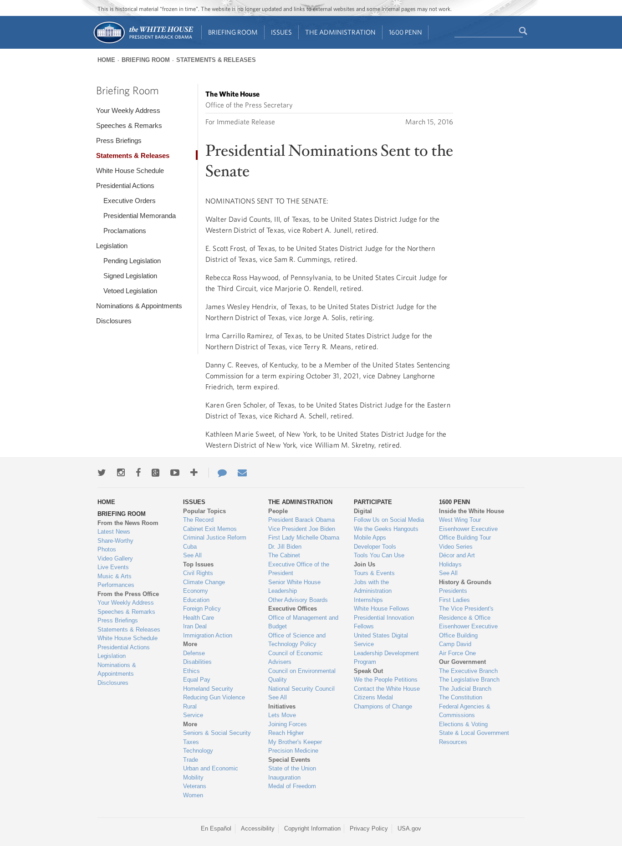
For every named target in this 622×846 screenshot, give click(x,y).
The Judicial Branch (465, 688)
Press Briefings (119, 140)
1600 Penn (405, 32)
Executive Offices (292, 608)
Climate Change (204, 582)
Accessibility (258, 828)
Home (106, 59)
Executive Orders (129, 200)
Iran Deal (195, 626)
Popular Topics (204, 511)
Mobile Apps (370, 537)
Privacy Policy (369, 828)
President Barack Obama (301, 519)
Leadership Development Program (386, 658)
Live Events (113, 567)
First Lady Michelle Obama (303, 537)
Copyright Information (312, 828)
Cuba (190, 546)
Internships (368, 599)
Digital (363, 511)
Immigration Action (207, 635)
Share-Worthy (115, 540)
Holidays (450, 564)
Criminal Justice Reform (214, 537)
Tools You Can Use (379, 555)
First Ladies (454, 599)
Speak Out (368, 671)
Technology (198, 750)
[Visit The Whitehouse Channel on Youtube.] (174, 473)
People (278, 511)
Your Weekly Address (128, 110)
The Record (198, 519)
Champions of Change (383, 706)
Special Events (289, 759)
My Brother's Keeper (295, 742)
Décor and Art (457, 555)
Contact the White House (387, 688)
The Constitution (460, 697)
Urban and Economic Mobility (210, 773)
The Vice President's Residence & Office (466, 613)
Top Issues (198, 564)
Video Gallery (115, 558)
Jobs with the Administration (373, 587)
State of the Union (292, 768)
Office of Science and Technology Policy (297, 640)
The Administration (340, 32)
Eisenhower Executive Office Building (468, 631)
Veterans (194, 786)
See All (192, 555)
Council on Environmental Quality (302, 675)
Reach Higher (286, 732)
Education (196, 599)
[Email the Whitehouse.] (242, 473)
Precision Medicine (293, 750)
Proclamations (124, 230)
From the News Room (127, 523)
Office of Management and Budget (303, 622)
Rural (190, 706)
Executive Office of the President (298, 569)
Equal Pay (196, 679)
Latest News (113, 531)
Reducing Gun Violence (214, 697)
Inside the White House (471, 511)
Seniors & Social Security (217, 732)
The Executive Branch (468, 671)
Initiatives (282, 706)
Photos (106, 549)
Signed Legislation (130, 276)
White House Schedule (130, 170)
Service (193, 715)
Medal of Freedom (292, 786)
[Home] (142, 42)
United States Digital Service (381, 640)
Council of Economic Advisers (295, 658)
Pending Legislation (132, 261)
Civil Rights (198, 573)
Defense (194, 653)
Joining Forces (287, 724)
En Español (216, 828)
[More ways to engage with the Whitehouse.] (194, 473)
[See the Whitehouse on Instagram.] (121, 473)
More (190, 644)
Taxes (191, 742)
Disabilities (197, 661)
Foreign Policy (202, 608)
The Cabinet (284, 555)
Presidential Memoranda (139, 215)
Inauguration (284, 777)
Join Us (364, 564)
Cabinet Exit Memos (210, 528)
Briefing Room (233, 32)
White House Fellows (381, 608)
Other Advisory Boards (298, 599)
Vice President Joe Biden (301, 528)
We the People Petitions (386, 679)
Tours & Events (374, 573)
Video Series (456, 546)
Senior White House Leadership (294, 587)
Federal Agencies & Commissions (464, 711)
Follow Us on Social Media (389, 519)
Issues (281, 32)
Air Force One (457, 653)
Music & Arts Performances (115, 581)
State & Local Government (474, 732)
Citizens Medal (373, 697)
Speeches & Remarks (129, 125)
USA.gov (409, 828)
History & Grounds (465, 582)
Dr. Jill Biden (284, 546)
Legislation (111, 246)
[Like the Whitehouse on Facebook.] (138, 473)
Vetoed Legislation (130, 291)
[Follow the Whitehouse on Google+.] (155, 473)
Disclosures (114, 321)
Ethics (191, 671)
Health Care (198, 617)
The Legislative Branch (469, 679)
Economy (195, 590)
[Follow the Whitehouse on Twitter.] (101, 473)
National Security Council (301, 688)
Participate (373, 502)
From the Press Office (128, 594)
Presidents (453, 590)
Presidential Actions (125, 185)
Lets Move (282, 715)
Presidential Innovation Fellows (384, 622)
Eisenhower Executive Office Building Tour (468, 533)
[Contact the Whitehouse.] (218, 473)
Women (193, 795)
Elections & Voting (463, 724)
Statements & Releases (216, 59)
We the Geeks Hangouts (386, 528)
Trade (190, 759)
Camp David (455, 644)
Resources (453, 742)
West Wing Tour (460, 519)
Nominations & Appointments (139, 306)
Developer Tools (375, 546)
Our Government (462, 661)
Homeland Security (208, 688)
